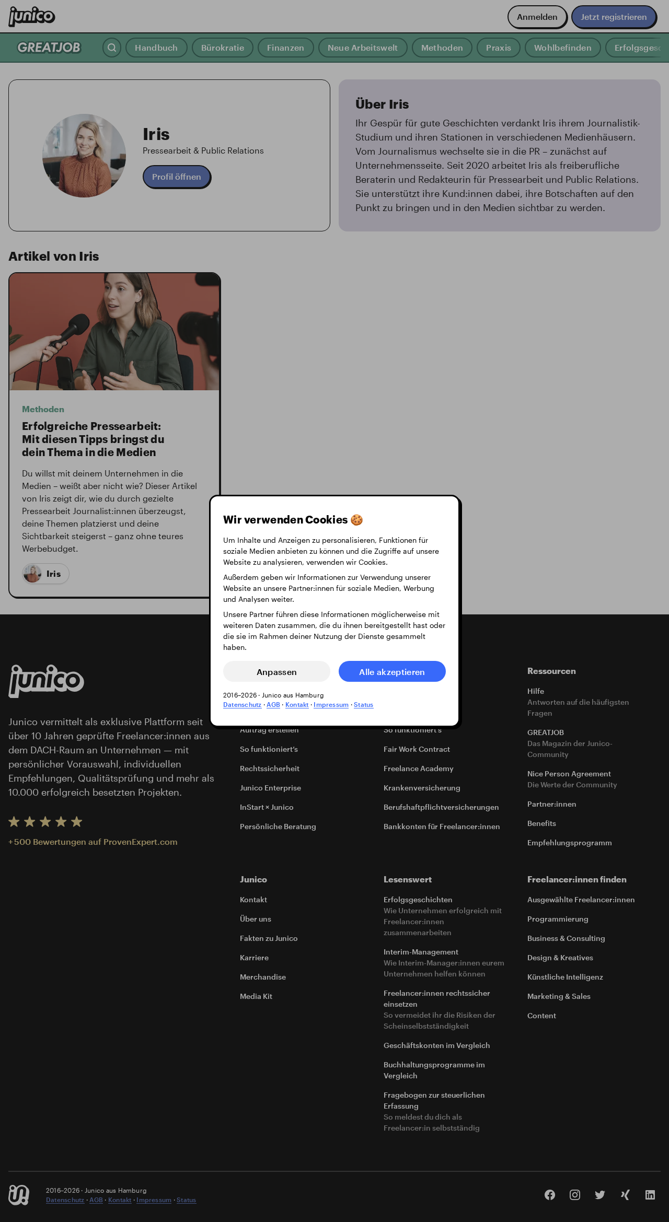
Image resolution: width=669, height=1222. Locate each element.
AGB (273, 704)
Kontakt (297, 704)
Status (363, 704)
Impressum (331, 704)
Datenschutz (242, 704)
